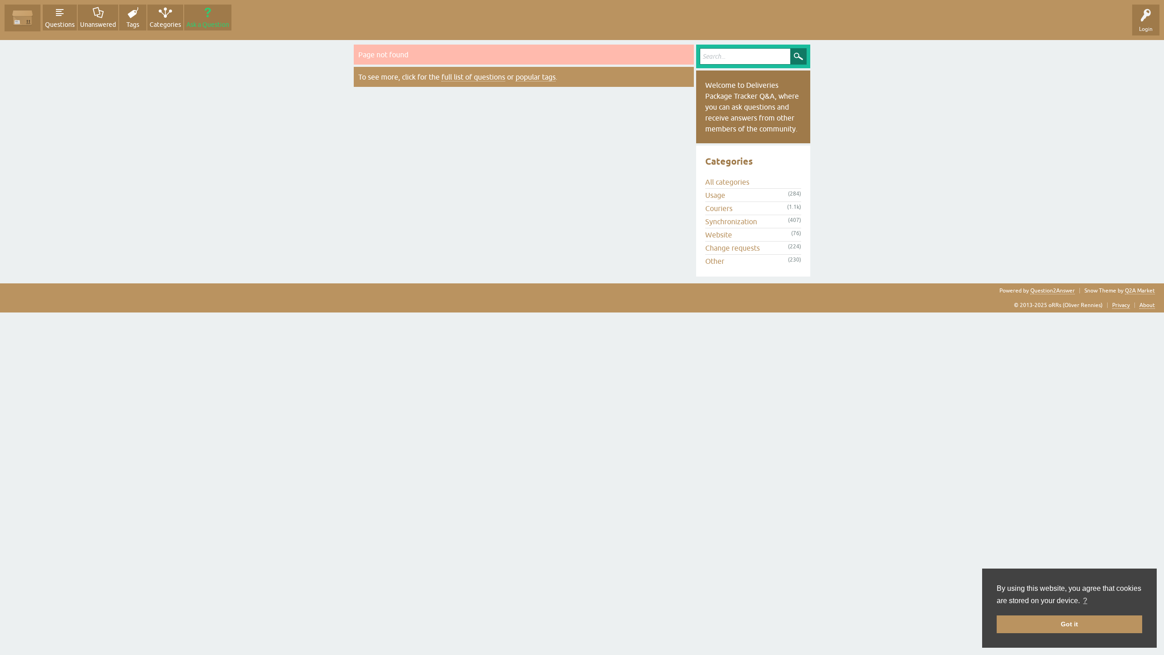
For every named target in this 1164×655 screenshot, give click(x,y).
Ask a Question (207, 24)
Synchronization (731, 221)
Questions (60, 24)
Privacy (1121, 305)
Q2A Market (1140, 290)
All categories (727, 182)
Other (714, 261)
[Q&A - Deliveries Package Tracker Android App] (22, 18)
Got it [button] (1069, 624)
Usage (715, 195)
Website (718, 235)
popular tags (536, 77)
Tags (132, 24)
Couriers (719, 208)
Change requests (732, 248)
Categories (165, 24)
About (1147, 305)
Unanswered (98, 24)
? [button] (1085, 601)
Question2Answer (1052, 290)
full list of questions (473, 77)
